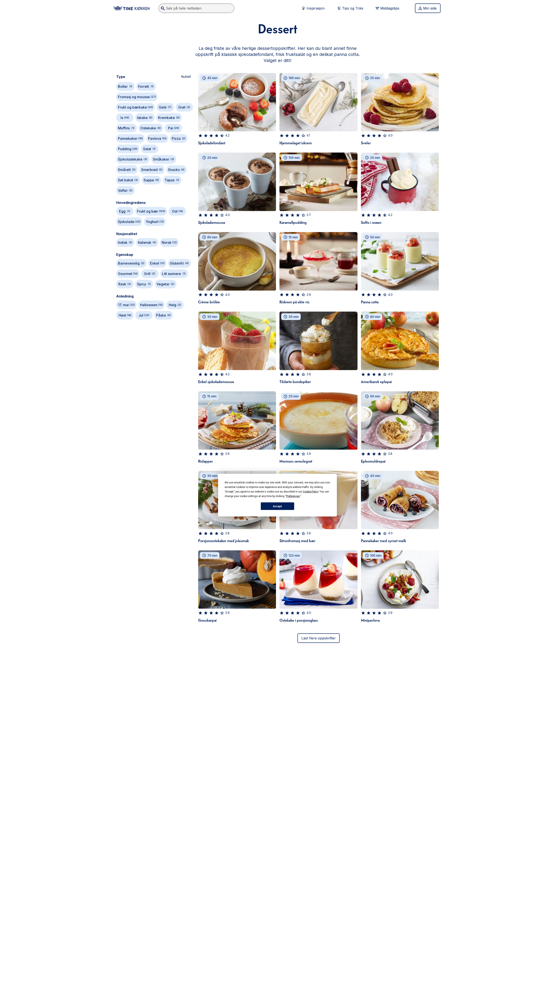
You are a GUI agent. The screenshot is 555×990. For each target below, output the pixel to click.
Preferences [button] (293, 495)
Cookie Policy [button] (310, 491)
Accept (277, 506)
